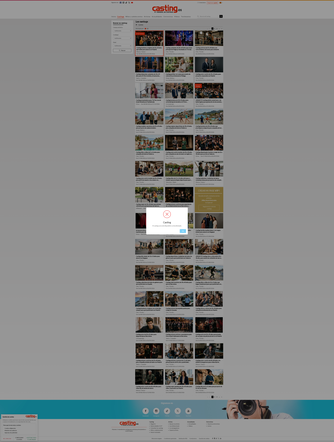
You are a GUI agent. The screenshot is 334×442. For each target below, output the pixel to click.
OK (183, 231)
